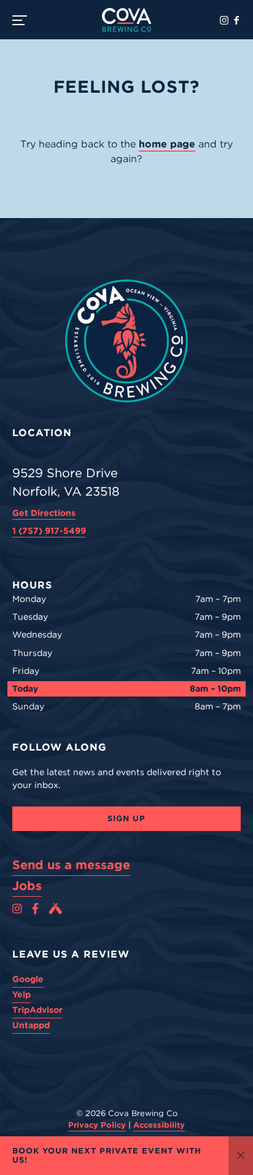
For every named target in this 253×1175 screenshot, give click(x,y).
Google (28, 979)
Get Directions (44, 513)
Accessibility (159, 1125)
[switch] (24, 19)
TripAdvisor (37, 1010)
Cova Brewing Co (126, 19)
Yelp (21, 994)
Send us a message (71, 864)
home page (167, 144)
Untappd (31, 1025)
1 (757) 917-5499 (49, 531)
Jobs (27, 885)
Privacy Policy (97, 1125)
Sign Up (126, 818)
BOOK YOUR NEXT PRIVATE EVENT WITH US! (106, 1155)
